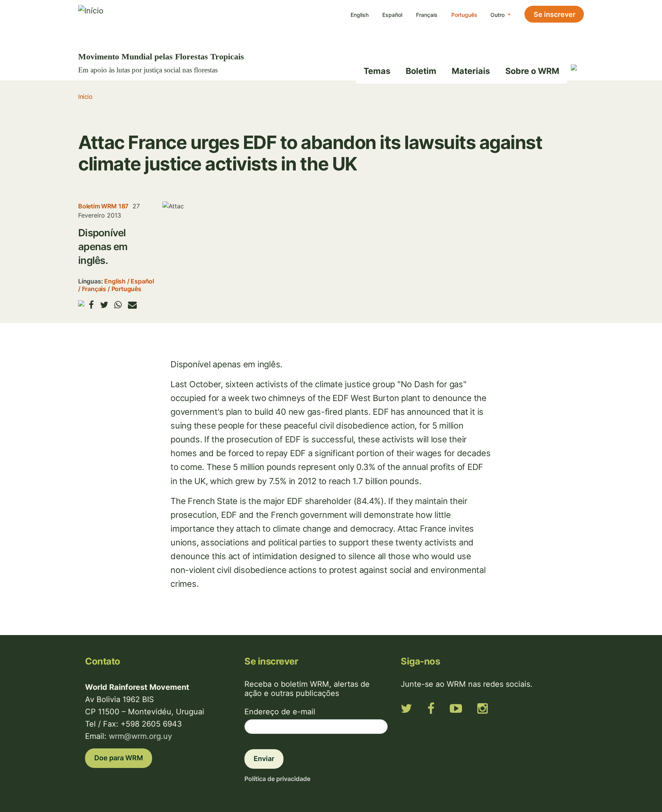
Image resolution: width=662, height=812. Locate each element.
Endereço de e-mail (279, 711)
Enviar (264, 759)
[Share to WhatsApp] (118, 304)
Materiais (471, 71)
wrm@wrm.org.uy (140, 736)
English (360, 14)
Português (464, 14)
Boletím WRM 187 (103, 206)
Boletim (421, 71)
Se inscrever (554, 14)
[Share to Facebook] (91, 304)
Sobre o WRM (532, 71)
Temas (377, 71)
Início (85, 96)
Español (392, 14)
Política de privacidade (277, 779)
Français (427, 14)
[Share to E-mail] (132, 304)
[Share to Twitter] (104, 304)
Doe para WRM (118, 758)
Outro (498, 14)
